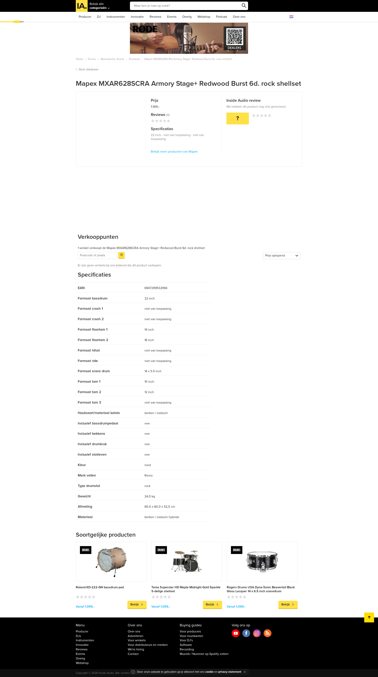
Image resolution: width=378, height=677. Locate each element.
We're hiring (136, 649)
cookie (209, 671)
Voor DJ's (186, 640)
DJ (99, 17)
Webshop (203, 17)
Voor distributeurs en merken (148, 645)
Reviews (155, 17)
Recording (187, 649)
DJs (78, 636)
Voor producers (190, 631)
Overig (187, 17)
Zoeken (244, 6)
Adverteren (135, 636)
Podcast (221, 17)
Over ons (239, 17)
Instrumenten (116, 17)
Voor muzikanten (191, 636)
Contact (133, 654)
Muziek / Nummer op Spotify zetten (204, 654)
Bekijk (134, 604)
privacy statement (229, 671)
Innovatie (137, 17)
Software (186, 645)
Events (171, 17)
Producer (85, 17)
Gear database (88, 69)
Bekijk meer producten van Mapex (174, 152)
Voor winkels (136, 640)
